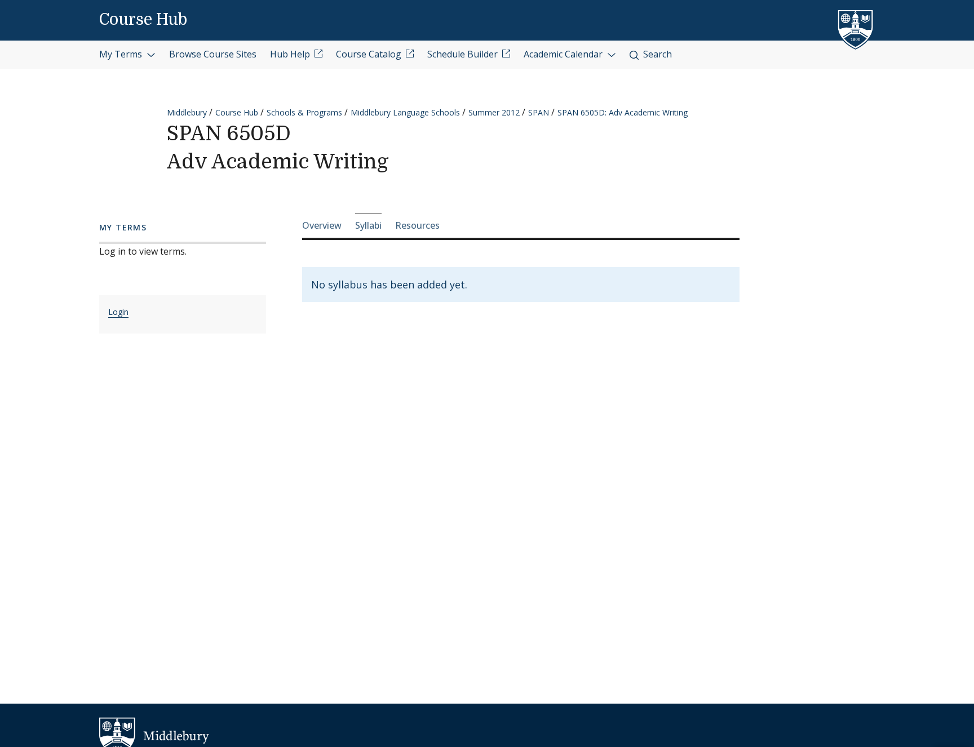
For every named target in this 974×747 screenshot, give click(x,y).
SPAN (538, 112)
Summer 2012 (494, 112)
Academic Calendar (564, 54)
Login (118, 311)
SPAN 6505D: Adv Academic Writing (622, 112)
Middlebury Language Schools (405, 112)
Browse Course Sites (212, 54)
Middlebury (187, 112)
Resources (417, 225)
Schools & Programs (304, 112)
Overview (322, 225)
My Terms (121, 54)
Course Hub (143, 20)
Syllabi (368, 225)
